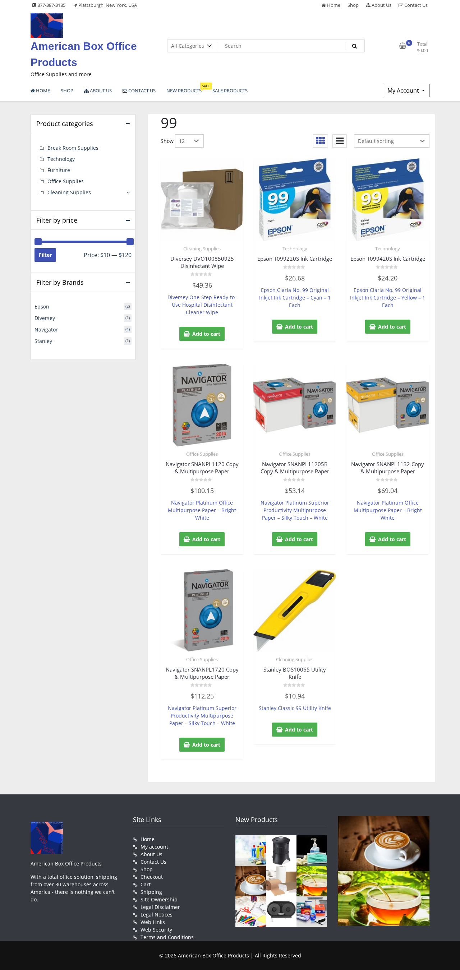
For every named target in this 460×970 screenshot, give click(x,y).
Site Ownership (159, 899)
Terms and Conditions (167, 937)
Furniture (58, 170)
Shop (353, 5)
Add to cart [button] (206, 333)
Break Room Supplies (72, 147)
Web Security (156, 929)
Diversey (44, 318)
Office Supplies (202, 454)
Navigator (46, 329)
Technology (294, 248)
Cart (146, 884)
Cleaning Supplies (202, 248)
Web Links (153, 922)
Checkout (152, 876)
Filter (45, 254)
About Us (381, 5)
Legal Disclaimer (160, 907)
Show (167, 141)
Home (333, 5)
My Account (403, 90)
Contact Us (415, 5)
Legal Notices (156, 914)
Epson (41, 306)
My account (154, 846)
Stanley (43, 341)
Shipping (151, 891)
